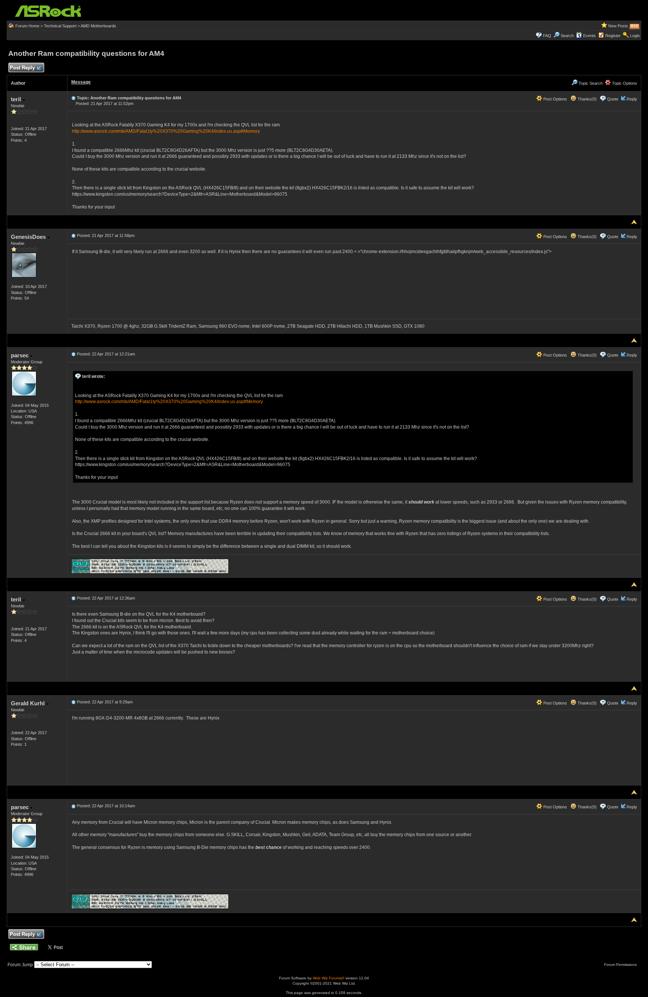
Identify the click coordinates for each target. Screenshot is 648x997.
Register (613, 35)
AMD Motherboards (98, 26)
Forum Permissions (621, 965)
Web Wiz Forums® (328, 978)
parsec (20, 355)
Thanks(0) (586, 99)
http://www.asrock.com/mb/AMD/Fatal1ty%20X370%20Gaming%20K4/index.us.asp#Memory (166, 131)
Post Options (554, 99)
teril (16, 99)
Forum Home (27, 26)
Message (81, 82)
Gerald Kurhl (28, 703)
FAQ (547, 35)
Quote (612, 99)
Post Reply (22, 67)
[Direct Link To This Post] (73, 98)
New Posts (618, 26)
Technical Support (60, 26)
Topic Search (590, 83)
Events (589, 35)
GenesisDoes (29, 237)
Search (567, 35)
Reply (632, 99)
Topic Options (624, 83)
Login (635, 35)
